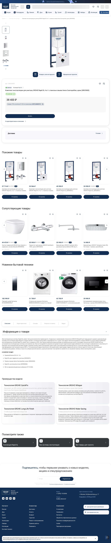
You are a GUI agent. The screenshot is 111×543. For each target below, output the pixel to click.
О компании (59, 509)
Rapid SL (20, 87)
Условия (98, 133)
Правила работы (34, 523)
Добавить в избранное (100, 84)
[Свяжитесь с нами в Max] (10, 498)
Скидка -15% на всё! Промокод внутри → (55, 1)
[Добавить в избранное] (22, 158)
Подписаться (66, 479)
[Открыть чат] (14, 498)
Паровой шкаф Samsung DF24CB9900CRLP (9, 302)
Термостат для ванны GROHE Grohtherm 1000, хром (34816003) (41, 246)
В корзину (15, 197)
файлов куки (14, 539)
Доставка (32, 509)
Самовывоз (59, 512)
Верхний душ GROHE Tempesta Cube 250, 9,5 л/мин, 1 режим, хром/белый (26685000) (96, 246)
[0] (93, 7)
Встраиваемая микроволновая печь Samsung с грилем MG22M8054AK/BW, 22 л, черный (96, 302)
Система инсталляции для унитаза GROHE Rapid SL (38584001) (66, 189)
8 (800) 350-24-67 (61, 499)
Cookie (58, 523)
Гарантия (31, 518)
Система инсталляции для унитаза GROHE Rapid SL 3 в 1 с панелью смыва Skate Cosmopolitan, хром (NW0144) (14, 189)
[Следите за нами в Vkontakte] (7, 498)
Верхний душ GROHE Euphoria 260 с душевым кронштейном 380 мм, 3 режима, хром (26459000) (67, 246)
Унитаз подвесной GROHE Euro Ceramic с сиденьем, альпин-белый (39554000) (14, 246)
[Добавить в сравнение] (104, 84)
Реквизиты (32, 526)
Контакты (59, 515)
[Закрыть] (95, 538)
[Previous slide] (6, 23)
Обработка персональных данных (66, 518)
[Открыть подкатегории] (6, 18)
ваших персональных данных (32, 539)
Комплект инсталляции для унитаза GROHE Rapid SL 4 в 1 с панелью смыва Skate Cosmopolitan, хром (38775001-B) (41, 189)
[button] (28, 7)
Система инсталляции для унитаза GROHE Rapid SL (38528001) (94, 189)
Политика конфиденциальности (56, 484)
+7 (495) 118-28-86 (61, 493)
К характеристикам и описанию (14, 121)
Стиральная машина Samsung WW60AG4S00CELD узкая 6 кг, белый (40, 302)
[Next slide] (6, 69)
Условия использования (69, 484)
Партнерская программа (63, 526)
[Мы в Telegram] (3, 498)
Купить (30, 116)
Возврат (31, 515)
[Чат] (107, 537)
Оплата (31, 512)
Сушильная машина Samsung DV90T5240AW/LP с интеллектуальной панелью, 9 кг (68, 302)
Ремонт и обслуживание (36, 520)
